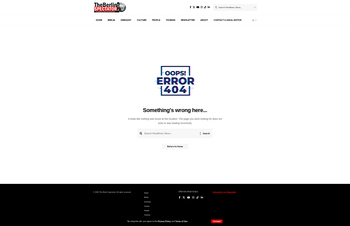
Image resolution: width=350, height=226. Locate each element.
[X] (194, 7)
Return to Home (175, 146)
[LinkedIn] (209, 7)
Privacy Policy (164, 221)
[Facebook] (190, 7)
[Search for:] (171, 133)
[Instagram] (201, 7)
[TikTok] (205, 7)
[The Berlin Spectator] (110, 7)
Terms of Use (181, 221)
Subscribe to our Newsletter (224, 192)
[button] (217, 221)
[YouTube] (198, 7)
